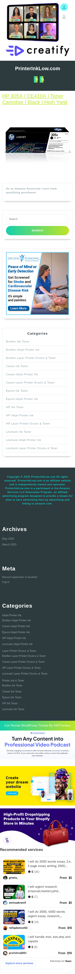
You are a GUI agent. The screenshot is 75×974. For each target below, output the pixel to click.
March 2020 (9, 544)
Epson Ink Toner (17, 390)
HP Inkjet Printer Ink (20, 415)
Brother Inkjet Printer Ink (23, 349)
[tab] (36, 79)
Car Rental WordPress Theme (26, 725)
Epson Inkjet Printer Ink (22, 398)
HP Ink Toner (15, 407)
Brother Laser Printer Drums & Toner (31, 357)
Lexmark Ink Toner (18, 431)
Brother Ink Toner (17, 341)
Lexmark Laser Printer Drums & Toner (32, 448)
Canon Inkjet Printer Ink (22, 374)
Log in (5, 581)
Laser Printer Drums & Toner (19, 650)
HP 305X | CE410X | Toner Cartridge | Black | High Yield (34, 99)
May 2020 (8, 538)
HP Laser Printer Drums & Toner (28, 423)
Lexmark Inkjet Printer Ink (23, 440)
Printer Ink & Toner (13, 680)
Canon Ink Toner (17, 366)
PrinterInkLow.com (37, 68)
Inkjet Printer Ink (11, 615)
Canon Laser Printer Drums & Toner (30, 382)
